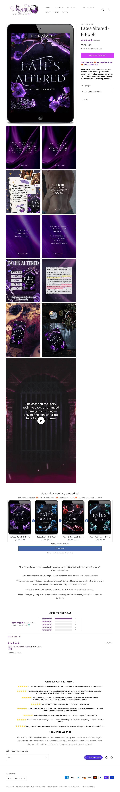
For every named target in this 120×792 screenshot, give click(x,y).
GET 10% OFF (60, 461)
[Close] (92, 325)
